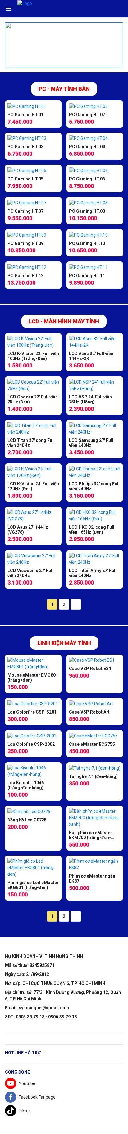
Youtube (27, 1083)
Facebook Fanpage (37, 1097)
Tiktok (25, 1110)
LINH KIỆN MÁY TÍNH (64, 643)
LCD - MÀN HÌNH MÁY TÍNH (64, 321)
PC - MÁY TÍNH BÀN (64, 89)
